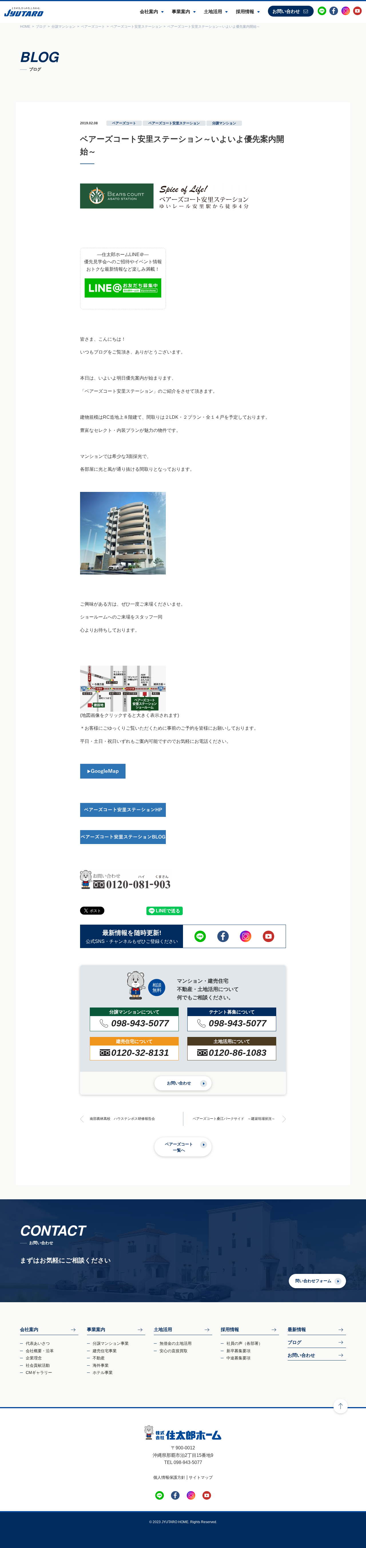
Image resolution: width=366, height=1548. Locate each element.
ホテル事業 (103, 1372)
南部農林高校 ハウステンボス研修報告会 (122, 1119)
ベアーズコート (124, 123)
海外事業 (101, 1365)
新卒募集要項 (238, 1350)
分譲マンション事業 (111, 1343)
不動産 (99, 1358)
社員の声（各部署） (244, 1343)
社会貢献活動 (38, 1365)
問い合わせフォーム (313, 1280)
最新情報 (297, 1329)
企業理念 (34, 1358)
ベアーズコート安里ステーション (174, 123)
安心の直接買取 (174, 1350)
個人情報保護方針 (169, 1477)
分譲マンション (224, 123)
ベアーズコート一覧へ (179, 1147)
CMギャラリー (39, 1372)
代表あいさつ (38, 1343)
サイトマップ (201, 1477)
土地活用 (213, 11)
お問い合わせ (286, 11)
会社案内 (149, 11)
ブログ (294, 1342)
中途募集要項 (238, 1358)
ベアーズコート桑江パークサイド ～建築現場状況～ (234, 1119)
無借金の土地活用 (176, 1343)
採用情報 (245, 11)
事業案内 (181, 11)
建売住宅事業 (105, 1350)
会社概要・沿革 (40, 1350)
